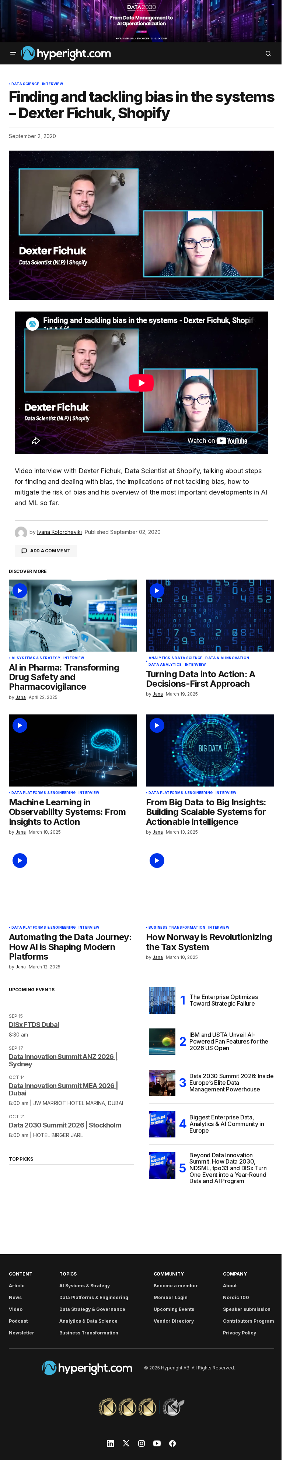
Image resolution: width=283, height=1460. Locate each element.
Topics (68, 1274)
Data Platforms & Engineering (43, 793)
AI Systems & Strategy (35, 658)
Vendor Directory (174, 1321)
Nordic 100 (236, 1297)
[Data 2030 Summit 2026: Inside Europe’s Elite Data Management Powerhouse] (162, 1083)
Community (169, 1274)
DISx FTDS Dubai (34, 1024)
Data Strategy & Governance (92, 1309)
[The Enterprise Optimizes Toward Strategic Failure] (162, 1000)
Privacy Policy (239, 1333)
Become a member (176, 1285)
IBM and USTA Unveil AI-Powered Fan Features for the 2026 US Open (228, 1041)
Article (17, 1285)
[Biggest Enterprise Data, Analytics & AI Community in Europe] (162, 1124)
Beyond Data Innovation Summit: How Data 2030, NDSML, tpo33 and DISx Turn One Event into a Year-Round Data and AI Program (228, 1168)
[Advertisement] (141, 21)
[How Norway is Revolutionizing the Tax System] (210, 885)
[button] (13, 53)
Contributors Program (248, 1321)
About (230, 1285)
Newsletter (21, 1333)
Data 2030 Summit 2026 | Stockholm (65, 1125)
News (15, 1297)
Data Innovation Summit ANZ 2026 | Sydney (63, 1060)
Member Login (171, 1297)
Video (15, 1309)
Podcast (18, 1321)
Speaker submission (246, 1309)
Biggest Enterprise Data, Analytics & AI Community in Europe (226, 1124)
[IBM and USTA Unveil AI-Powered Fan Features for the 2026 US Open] (162, 1041)
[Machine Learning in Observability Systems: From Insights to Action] (73, 750)
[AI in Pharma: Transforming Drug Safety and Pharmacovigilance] (73, 616)
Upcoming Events (174, 1309)
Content (20, 1274)
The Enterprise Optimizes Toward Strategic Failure (223, 1000)
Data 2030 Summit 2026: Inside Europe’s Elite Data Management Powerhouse (231, 1082)
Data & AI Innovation (227, 658)
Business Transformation (177, 927)
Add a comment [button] (50, 550)
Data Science (25, 84)
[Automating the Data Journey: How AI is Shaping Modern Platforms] (73, 885)
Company (235, 1274)
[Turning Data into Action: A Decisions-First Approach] (210, 616)
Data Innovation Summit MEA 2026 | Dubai (63, 1089)
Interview (52, 84)
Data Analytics (165, 664)
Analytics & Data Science (175, 658)
